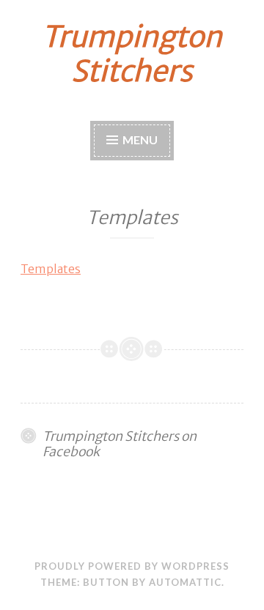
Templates (51, 268)
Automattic (185, 582)
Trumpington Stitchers (132, 54)
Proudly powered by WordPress (132, 566)
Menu (140, 139)
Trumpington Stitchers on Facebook (120, 444)
